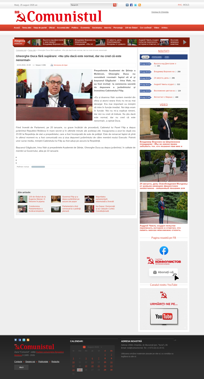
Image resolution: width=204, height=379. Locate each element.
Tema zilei (26, 28)
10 (73, 362)
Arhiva (164, 28)
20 (92, 366)
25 (80, 370)
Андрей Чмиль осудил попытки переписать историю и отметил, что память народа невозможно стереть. (149, 44)
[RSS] (139, 5)
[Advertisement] (76, 179)
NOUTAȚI (163, 51)
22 (105, 366)
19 (86, 366)
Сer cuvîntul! (146, 28)
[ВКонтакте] (127, 5)
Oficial (52, 28)
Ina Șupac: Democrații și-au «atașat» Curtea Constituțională (105, 208)
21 (99, 366)
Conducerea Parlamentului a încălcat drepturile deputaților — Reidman (39, 210)
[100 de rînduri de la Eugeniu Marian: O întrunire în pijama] (22, 202)
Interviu (107, 28)
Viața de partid (40, 28)
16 (111, 362)
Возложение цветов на (164, 91)
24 (73, 370)
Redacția (55, 362)
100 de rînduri (131, 28)
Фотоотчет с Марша (163, 97)
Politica (75, 28)
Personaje (118, 28)
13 (92, 362)
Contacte (18, 362)
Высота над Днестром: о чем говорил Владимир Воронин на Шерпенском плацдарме (53, 44)
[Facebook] (131, 5)
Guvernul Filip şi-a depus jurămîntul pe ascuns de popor (71, 199)
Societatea (97, 28)
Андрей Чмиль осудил (164, 84)
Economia (85, 28)
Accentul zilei (63, 28)
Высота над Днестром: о (165, 64)
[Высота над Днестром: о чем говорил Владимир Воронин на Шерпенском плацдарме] (36, 45)
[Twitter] (135, 5)
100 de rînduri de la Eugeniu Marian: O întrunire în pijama (37, 199)
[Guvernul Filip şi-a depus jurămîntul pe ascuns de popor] (56, 202)
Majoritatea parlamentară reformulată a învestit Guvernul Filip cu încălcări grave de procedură (105, 203)
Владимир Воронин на (164, 71)
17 (73, 366)
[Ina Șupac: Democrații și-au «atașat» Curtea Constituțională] (89, 212)
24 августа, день (161, 78)
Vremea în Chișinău (160, 12)
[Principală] (58, 24)
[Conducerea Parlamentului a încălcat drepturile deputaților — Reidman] (22, 212)
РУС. (180, 5)
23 (111, 366)
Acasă (17, 28)
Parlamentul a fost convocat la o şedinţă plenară (71, 208)
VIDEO (164, 104)
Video (156, 28)
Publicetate (43, 362)
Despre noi (30, 362)
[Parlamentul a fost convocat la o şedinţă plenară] (56, 212)
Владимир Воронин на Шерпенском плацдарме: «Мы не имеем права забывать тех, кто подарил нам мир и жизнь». (85, 45)
